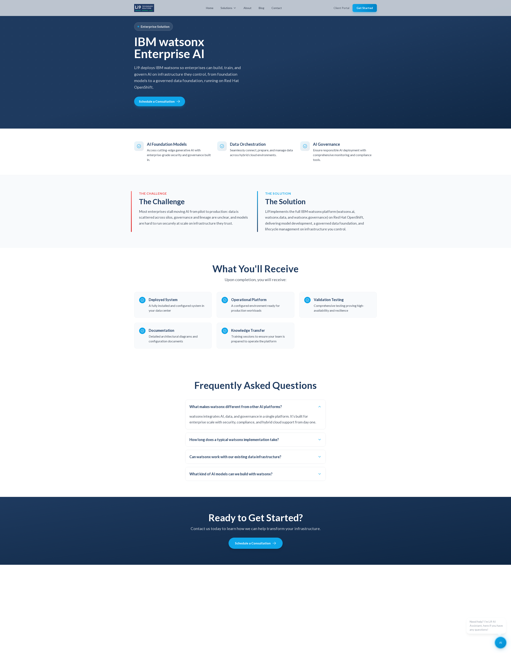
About (248, 8)
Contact (276, 8)
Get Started (365, 8)
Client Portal (341, 8)
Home (209, 8)
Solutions (226, 8)
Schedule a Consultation (157, 101)
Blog (261, 8)
